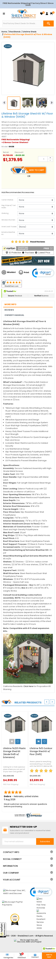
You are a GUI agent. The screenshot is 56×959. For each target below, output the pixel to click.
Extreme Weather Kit (8, 233)
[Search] (48, 23)
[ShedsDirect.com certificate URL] (28, 815)
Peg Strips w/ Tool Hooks (8, 206)
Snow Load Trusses (8, 226)
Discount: (19, 152)
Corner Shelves (7, 200)
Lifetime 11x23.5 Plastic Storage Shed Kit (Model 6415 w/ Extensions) (14, 753)
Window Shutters (8, 220)
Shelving (5, 213)
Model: (4, 146)
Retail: (6, 152)
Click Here (28, 686)
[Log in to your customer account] (47, 13)
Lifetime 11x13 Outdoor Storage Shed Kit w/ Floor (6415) (41, 751)
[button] (3, 929)
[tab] (28, 304)
